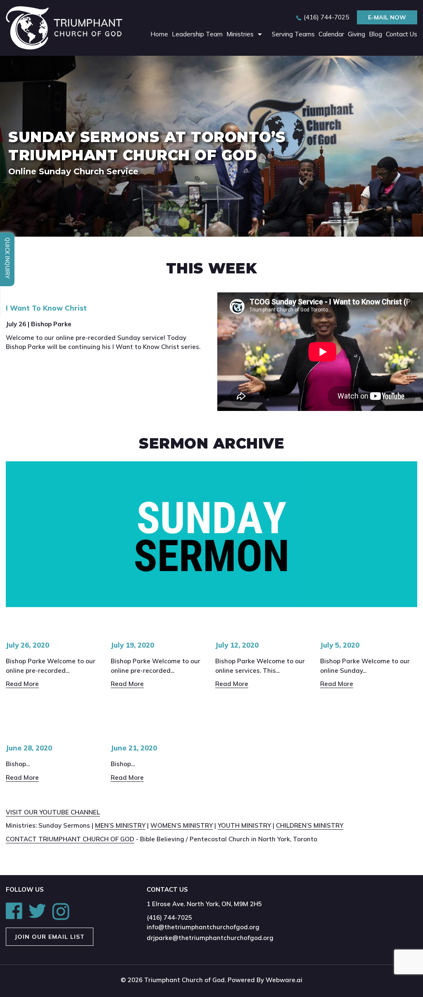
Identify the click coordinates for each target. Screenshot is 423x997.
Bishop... (18, 764)
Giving (356, 34)
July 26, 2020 (27, 645)
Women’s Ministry (181, 825)
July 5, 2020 (339, 645)
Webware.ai (284, 980)
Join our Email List (49, 936)
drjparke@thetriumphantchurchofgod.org (210, 938)
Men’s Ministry (120, 825)
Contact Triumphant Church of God (70, 839)
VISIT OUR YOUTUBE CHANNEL (53, 812)
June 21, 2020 (134, 747)
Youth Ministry (244, 825)
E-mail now (387, 17)
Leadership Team (197, 34)
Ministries (240, 34)
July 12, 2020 (237, 645)
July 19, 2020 (132, 645)
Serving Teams (293, 34)
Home (159, 34)
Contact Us (401, 34)
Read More (22, 684)
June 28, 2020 (29, 747)
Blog (375, 34)
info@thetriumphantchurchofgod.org (203, 927)
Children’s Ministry (309, 825)
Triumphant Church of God (184, 980)
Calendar (331, 34)
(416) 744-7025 (326, 17)
